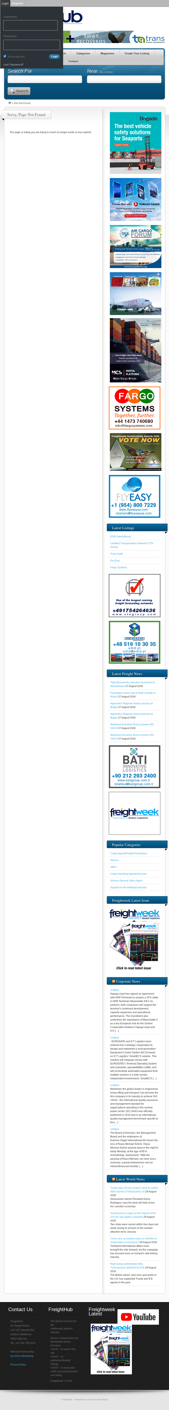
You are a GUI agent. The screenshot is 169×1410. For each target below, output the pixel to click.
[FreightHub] (9, 103)
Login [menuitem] (5, 3)
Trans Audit (116, 553)
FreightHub (66, 1399)
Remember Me (16, 56)
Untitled (114, 990)
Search (22, 91)
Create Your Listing (137, 53)
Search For (20, 71)
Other (113, 867)
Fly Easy (115, 560)
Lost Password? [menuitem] (13, 64)
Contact (73, 61)
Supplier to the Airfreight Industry (128, 887)
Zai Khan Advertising (21, 1356)
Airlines (114, 860)
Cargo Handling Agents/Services (128, 873)
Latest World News (130, 1179)
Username (10, 16)
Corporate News (128, 981)
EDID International (120, 536)
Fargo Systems (118, 567)
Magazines (107, 53)
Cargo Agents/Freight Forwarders (128, 853)
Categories (83, 53)
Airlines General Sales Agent (126, 880)
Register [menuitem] (17, 3)
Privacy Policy (18, 1364)
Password (9, 36)
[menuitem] (31, 10)
